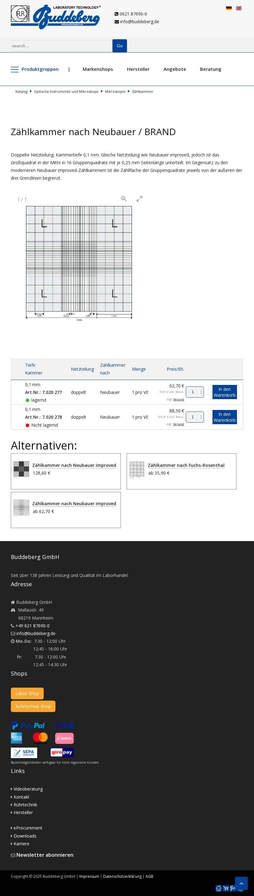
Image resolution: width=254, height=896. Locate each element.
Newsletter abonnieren (44, 854)
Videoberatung (28, 789)
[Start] (219, 888)
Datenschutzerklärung (122, 876)
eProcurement (28, 828)
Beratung (210, 69)
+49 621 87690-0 (32, 626)
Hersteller (138, 69)
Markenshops (98, 69)
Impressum (89, 876)
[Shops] (226, 888)
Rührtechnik (25, 805)
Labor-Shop (27, 693)
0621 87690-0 (132, 14)
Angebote (175, 69)
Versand (178, 399)
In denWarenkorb (225, 392)
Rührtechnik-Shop (33, 706)
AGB (149, 876)
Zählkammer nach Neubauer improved (74, 465)
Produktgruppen (40, 69)
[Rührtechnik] (233, 888)
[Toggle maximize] (139, 198)
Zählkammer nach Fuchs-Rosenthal (186, 465)
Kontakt (21, 797)
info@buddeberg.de (139, 21)
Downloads (25, 836)
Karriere (21, 844)
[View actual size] (124, 198)
